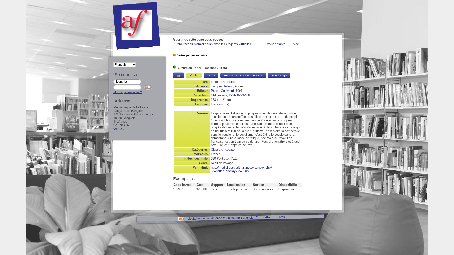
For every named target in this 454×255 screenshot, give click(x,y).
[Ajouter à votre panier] (178, 75)
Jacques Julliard (222, 86)
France (215, 154)
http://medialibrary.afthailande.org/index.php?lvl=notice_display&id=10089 (241, 169)
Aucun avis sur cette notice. (243, 75)
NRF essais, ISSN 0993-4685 (231, 95)
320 (213, 158)
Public (194, 75)
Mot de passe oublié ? (128, 92)
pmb (282, 217)
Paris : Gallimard (222, 91)
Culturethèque (265, 217)
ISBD (211, 75)
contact (119, 128)
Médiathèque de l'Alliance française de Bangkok (220, 218)
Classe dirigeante (223, 149)
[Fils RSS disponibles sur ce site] (181, 218)
